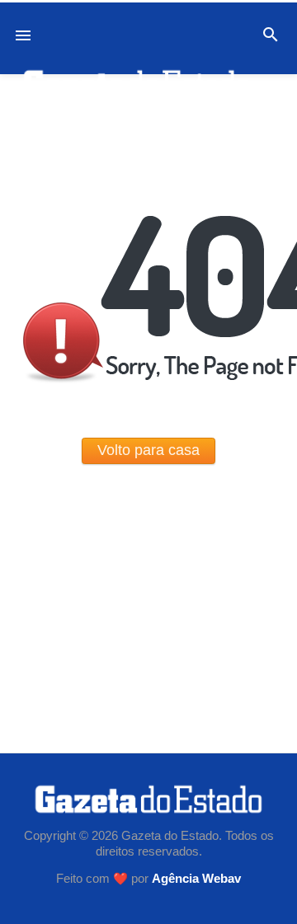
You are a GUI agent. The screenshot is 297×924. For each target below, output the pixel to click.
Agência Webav (196, 878)
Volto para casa (148, 450)
